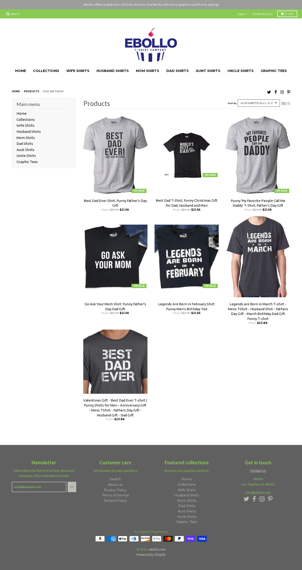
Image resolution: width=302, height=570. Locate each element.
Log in (241, 14)
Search (115, 479)
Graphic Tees (274, 71)
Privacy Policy (115, 490)
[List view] (288, 104)
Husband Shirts (112, 71)
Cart (289, 14)
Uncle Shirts (240, 71)
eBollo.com (157, 549)
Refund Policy (115, 501)
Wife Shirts (77, 71)
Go (72, 486)
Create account (262, 14)
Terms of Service (115, 495)
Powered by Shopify (151, 555)
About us (115, 484)
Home (20, 71)
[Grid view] (283, 104)
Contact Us (258, 471)
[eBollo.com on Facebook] (275, 91)
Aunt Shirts (208, 71)
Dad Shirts (177, 71)
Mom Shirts (147, 71)
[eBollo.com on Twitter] (269, 91)
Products (31, 91)
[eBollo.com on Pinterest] (288, 91)
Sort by (232, 103)
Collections (46, 71)
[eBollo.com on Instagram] (282, 91)
